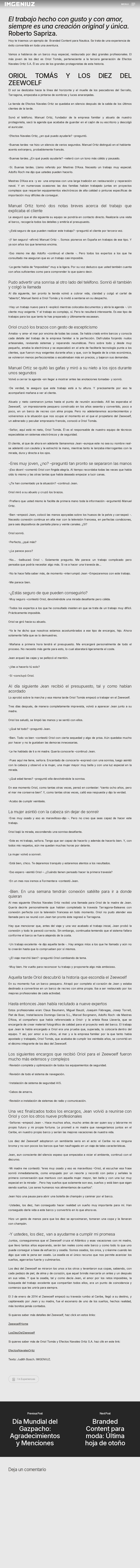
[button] (128, 4)
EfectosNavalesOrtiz (21, 1350)
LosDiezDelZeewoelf (21, 1332)
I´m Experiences (25, 1379)
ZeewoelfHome (18, 1323)
